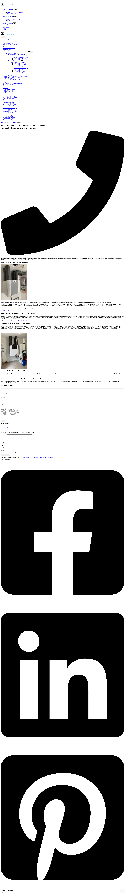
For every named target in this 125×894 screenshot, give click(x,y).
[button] (13, 9)
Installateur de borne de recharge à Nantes (11, 77)
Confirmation (6, 45)
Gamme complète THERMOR (17, 62)
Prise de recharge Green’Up (9, 89)
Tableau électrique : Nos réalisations (10, 119)
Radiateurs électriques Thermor (13, 11)
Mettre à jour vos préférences (9, 84)
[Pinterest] (62, 888)
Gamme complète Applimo (8, 75)
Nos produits (10, 20)
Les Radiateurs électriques (11, 53)
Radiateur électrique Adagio (9, 93)
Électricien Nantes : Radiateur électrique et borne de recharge (15, 51)
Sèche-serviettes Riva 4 (8, 116)
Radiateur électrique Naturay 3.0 (20, 59)
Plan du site (5, 88)
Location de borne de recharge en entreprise (12, 81)
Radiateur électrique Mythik (19, 69)
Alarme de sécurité (7, 26)
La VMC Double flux (7, 78)
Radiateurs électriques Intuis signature (15, 12)
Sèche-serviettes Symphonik (9, 117)
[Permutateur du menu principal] (3, 37)
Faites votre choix (6, 73)
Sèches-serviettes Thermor (8, 118)
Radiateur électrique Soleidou (9, 103)
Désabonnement (6, 50)
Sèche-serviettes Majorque (8, 115)
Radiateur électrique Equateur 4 (20, 64)
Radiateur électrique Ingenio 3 (20, 65)
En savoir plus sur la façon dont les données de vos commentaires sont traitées (38, 457)
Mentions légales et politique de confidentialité (12, 83)
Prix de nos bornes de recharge (9, 91)
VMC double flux (6, 27)
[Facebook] (62, 603)
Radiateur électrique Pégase (8, 102)
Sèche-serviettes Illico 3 (8, 113)
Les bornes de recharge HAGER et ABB (11, 79)
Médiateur (5, 82)
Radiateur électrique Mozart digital (21, 68)
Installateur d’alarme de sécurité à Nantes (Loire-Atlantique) (15, 76)
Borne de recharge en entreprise (13, 19)
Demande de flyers (7, 49)
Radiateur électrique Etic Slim (9, 96)
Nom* (2, 445)
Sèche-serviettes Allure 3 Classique (10, 110)
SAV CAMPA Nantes (11, 13)
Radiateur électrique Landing (9, 98)
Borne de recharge (7, 39)
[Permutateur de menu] (15, 9)
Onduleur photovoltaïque (8, 86)
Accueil (4, 8)
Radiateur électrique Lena (8, 99)
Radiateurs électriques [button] (7, 9)
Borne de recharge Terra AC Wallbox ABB (12, 42)
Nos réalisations (10, 15)
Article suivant (4, 427)
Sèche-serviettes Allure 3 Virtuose (10, 111)
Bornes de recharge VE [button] (8, 16)
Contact (4, 29)
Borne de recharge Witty (8, 43)
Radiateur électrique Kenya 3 (20, 66)
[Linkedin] (62, 745)
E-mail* (2, 447)
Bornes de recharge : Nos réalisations (10, 44)
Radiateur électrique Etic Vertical (10, 97)
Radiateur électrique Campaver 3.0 (21, 57)
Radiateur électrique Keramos (20, 58)
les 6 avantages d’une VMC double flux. (19, 320)
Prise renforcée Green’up (8, 90)
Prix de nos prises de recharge (9, 92)
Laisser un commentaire (5, 122)
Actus (4, 28)
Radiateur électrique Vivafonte (9, 104)
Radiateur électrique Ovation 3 (20, 70)
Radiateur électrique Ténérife (19, 71)
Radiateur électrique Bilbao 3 (20, 63)
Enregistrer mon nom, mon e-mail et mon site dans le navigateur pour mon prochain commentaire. (22, 452)
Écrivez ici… (4, 442)
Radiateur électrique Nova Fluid (9, 101)
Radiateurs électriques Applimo (9, 106)
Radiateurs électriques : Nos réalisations (11, 105)
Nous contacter (6, 85)
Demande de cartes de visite (9, 48)
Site (1, 450)
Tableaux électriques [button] (7, 23)
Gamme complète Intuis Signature (18, 56)
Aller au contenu (4, 1)
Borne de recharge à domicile (13, 18)
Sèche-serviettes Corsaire (8, 112)
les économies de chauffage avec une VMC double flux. (31, 330)
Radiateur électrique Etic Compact (10, 95)
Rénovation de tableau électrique (10, 108)
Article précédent (5, 426)
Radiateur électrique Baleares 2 (20, 72)
